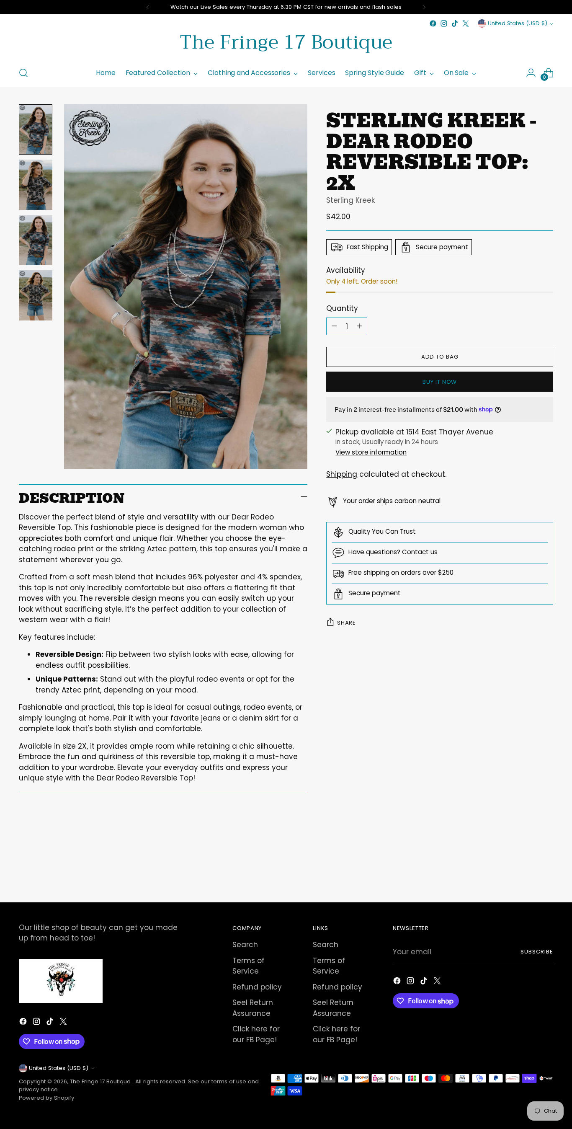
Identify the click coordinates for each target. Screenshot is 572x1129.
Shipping (341, 474)
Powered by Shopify (46, 1098)
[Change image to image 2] (35, 185)
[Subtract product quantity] (334, 326)
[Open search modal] (23, 73)
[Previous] (148, 7)
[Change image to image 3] (35, 240)
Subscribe (536, 952)
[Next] (424, 7)
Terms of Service (248, 966)
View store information (371, 452)
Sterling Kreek (350, 200)
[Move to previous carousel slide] (527, 873)
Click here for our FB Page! (256, 1034)
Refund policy (257, 987)
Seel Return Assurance (252, 1007)
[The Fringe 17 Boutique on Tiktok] (455, 23)
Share (346, 623)
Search (245, 945)
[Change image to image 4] (35, 295)
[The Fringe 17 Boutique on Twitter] (465, 23)
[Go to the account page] (531, 73)
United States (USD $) (517, 23)
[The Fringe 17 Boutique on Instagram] (444, 23)
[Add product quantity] (359, 326)
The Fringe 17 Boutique (101, 1081)
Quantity (342, 308)
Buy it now (440, 382)
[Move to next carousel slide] (546, 873)
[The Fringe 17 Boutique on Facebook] (433, 23)
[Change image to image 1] (35, 129)
